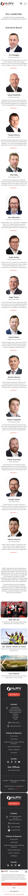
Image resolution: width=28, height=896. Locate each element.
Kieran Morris (14, 135)
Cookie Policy (6, 894)
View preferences (14, 891)
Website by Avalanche (14, 783)
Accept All (14, 884)
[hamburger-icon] (20, 3)
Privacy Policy (12, 894)
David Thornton (14, 460)
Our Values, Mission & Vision (14, 647)
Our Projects (14, 674)
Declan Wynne (14, 377)
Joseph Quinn (14, 499)
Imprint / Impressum (20, 894)
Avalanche (17, 788)
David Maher (14, 337)
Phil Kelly (14, 175)
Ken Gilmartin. (14, 217)
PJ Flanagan (14, 55)
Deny (14, 887)
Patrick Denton (14, 539)
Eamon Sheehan (14, 420)
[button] (26, 871)
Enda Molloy (14, 257)
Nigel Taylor (14, 297)
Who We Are (14, 620)
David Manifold (14, 95)
